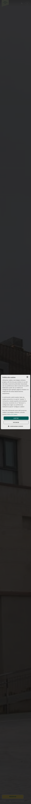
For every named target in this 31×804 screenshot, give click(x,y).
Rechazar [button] (16, 422)
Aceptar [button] (16, 418)
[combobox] (27, 377)
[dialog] (15, 402)
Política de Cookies (12, 414)
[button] (15, 426)
